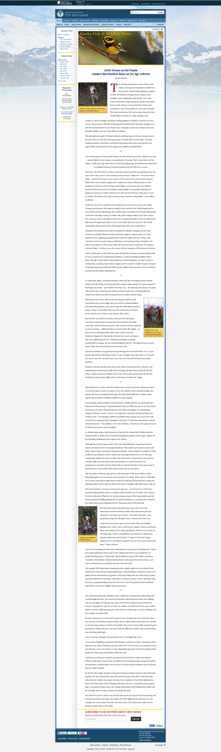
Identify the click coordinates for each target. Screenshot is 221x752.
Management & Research (91, 24)
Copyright (90, 749)
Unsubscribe (66, 118)
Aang (78, 1)
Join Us (66, 24)
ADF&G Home (82, 29)
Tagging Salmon (65, 42)
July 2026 (63, 64)
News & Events (76, 24)
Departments (145, 4)
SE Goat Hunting (65, 39)
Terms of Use (72, 738)
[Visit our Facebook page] (62, 733)
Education (105, 20)
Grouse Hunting (65, 46)
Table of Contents (63, 34)
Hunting (74, 20)
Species (114, 20)
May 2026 (63, 69)
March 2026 (64, 73)
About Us (59, 24)
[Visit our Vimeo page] (72, 733)
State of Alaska (65, 3)
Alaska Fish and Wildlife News (106, 29)
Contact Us (160, 24)
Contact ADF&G (84, 738)
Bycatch (142, 20)
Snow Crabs (64, 49)
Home (58, 20)
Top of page (159, 745)
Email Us (131, 749)
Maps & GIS (127, 24)
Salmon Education (66, 44)
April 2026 (63, 71)
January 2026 (64, 78)
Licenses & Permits (107, 24)
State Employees (159, 4)
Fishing (66, 20)
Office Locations (145, 740)
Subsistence (85, 20)
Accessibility (62, 738)
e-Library (118, 24)
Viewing (95, 20)
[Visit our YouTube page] (82, 733)
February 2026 (64, 75)
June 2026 (63, 66)
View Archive (62, 81)
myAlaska (135, 4)
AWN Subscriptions (66, 113)
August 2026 (64, 62)
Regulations (132, 20)
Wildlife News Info (67, 108)
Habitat (122, 20)
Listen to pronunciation (83, 2)
